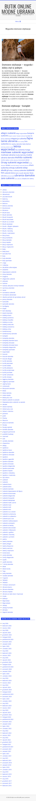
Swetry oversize (7, 548)
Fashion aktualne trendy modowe (13, 286)
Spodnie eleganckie (8, 466)
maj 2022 (5, 731)
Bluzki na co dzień (8, 222)
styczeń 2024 (6, 687)
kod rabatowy (6, 311)
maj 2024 (5, 678)
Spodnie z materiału (8, 475)
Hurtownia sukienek (8, 292)
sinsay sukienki (15, 167)
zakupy (4, 605)
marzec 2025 (6, 655)
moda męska (6, 395)
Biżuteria (5, 210)
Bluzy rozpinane (7, 244)
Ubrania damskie (7, 589)
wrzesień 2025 (7, 642)
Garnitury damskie (8, 288)
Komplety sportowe (8, 350)
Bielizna (4, 203)
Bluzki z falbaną (7, 228)
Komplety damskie (8, 338)
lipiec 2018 (5, 767)
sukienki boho (6, 487)
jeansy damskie (7, 299)
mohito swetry (5, 160)
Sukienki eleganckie (8, 496)
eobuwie (5, 281)
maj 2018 (5, 772)
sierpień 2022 (6, 724)
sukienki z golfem (8, 532)
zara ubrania (18, 178)
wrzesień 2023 (7, 696)
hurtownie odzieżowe (9, 295)
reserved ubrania (24, 165)
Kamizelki (5, 302)
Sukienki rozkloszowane (10, 521)
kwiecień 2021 (6, 760)
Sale (3, 439)
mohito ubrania (14, 160)
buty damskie (6, 258)
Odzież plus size (7, 409)
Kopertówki (6, 352)
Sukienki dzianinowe (9, 493)
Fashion (4, 283)
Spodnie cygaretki (8, 459)
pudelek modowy (7, 434)
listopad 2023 (6, 692)
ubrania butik (10, 176)
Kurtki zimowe (7, 377)
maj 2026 (5, 623)
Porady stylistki (7, 427)
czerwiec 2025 (6, 648)
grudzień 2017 (7, 781)
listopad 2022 (6, 717)
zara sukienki (7, 178)
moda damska (21, 155)
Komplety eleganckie (9, 347)
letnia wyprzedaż (11, 147)
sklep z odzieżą (14, 170)
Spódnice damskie (8, 452)
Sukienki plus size (8, 518)
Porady (4, 425)
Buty (3, 256)
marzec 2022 (6, 735)
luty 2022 (5, 737)
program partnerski (8, 432)
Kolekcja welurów (8, 324)
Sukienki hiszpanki (8, 498)
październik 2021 (7, 747)
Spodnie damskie (7, 461)
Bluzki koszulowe (7, 219)
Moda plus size (7, 397)
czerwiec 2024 (6, 676)
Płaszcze (5, 420)
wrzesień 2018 (7, 763)
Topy (3, 571)
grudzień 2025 (7, 635)
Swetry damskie (7, 541)
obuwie (4, 404)
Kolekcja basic (6, 315)
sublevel (5, 480)
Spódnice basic (7, 450)
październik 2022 (7, 719)
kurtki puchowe (7, 372)
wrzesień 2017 (7, 783)
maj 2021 (5, 758)
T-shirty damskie (7, 564)
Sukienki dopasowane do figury (12, 491)
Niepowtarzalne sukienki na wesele (13, 402)
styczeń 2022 (6, 740)
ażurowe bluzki (7, 197)
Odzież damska (7, 407)
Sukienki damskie (8, 489)
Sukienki (5, 482)
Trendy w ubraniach (8, 585)
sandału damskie (7, 441)
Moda (4, 391)
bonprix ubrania (21, 136)
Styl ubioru (5, 477)
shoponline (8, 71)
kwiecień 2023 (6, 706)
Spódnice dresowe (8, 455)
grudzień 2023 (7, 690)
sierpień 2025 (6, 644)
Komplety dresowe (8, 343)
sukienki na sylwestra (9, 516)
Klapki (4, 308)
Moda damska (6, 393)
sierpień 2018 (6, 765)
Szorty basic (6, 553)
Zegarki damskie (7, 612)
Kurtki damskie (7, 361)
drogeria (5, 276)
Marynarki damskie (8, 388)
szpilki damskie (7, 562)
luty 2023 (5, 710)
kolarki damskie (7, 313)
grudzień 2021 (7, 742)
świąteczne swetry (28, 178)
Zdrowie (5, 610)
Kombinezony (6, 331)
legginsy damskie (7, 379)
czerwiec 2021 (6, 756)
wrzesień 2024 (7, 669)
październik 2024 (7, 667)
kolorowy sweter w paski (7, 147)
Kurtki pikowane (7, 368)
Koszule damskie (7, 356)
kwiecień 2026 (6, 626)
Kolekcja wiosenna (8, 327)
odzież (27, 160)
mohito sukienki (23, 157)
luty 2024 (5, 685)
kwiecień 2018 (6, 774)
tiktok (4, 566)
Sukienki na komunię (9, 514)
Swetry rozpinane (8, 550)
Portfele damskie (7, 429)
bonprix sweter (12, 136)
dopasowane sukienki (9, 272)
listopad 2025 (6, 637)
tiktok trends (6, 569)
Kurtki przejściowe (8, 370)
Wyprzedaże (6, 603)
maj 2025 (5, 651)
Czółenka (5, 265)
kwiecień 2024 (6, 680)
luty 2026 (5, 630)
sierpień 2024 (6, 671)
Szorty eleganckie (8, 557)
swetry (4, 539)
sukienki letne (10, 173)
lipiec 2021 (5, 753)
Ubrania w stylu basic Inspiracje (12, 594)
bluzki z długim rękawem (10, 226)
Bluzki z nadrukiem (8, 233)
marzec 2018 (6, 776)
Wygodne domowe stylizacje (21, 77)
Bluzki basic (6, 212)
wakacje (4, 598)
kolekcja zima (6, 329)
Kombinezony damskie (9, 334)
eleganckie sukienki (8, 279)
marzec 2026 (6, 628)
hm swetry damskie (15, 144)
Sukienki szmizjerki (8, 523)
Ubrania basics (7, 587)
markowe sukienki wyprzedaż (17, 152)
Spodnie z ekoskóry (8, 473)
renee (7, 165)
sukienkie (22, 170)
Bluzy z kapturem (8, 247)
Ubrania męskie (7, 592)
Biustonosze (6, 208)
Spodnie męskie (7, 471)
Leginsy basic (6, 384)
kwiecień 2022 (6, 733)
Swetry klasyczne (7, 546)
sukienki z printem (8, 537)
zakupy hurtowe (7, 608)
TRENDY (16, 71)
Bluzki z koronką (7, 231)
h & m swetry (21, 141)
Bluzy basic (6, 235)
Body (4, 249)
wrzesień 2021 (7, 749)
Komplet (5, 336)
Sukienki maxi (6, 505)
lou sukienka (20, 150)
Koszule (4, 354)
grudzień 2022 (7, 715)
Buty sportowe (7, 260)
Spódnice (5, 448)
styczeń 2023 (6, 712)
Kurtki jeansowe (7, 363)
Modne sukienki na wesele (10, 400)
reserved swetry (14, 165)
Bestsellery (5, 201)
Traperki (5, 578)
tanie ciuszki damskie (22, 173)
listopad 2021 (6, 744)
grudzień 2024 (7, 662)
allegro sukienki (8, 133)
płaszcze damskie (8, 423)
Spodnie (5, 457)
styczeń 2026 (6, 632)
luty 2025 (5, 658)
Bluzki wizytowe (7, 224)
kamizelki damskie (8, 304)
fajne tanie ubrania (17, 139)
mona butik (21, 160)
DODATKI (5, 270)
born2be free (6, 254)
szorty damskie (7, 555)
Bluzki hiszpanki (7, 217)
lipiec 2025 (5, 646)
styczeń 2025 (6, 660)
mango (27, 150)
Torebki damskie (7, 576)
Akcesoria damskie (8, 192)
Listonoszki (5, 386)
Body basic (5, 251)
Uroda (4, 596)
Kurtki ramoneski (7, 375)
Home (4, 290)
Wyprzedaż (6, 601)
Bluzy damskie (7, 240)
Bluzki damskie (7, 215)
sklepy (4, 445)
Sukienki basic (7, 484)
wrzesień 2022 (7, 722)
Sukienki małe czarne (9, 502)
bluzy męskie (6, 242)
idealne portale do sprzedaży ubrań (13, 297)
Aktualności (6, 194)
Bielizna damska (7, 206)
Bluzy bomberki (7, 238)
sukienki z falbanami (9, 530)
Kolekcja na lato (7, 322)
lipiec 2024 (5, 674)
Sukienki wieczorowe (9, 528)
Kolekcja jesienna (8, 318)
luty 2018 (5, 779)
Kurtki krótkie (6, 365)
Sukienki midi (6, 507)
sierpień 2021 (6, 751)
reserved (5, 436)
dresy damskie (7, 274)
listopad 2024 (6, 664)
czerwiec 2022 (6, 728)
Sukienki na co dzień (9, 512)
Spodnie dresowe (8, 464)
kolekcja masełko (7, 320)
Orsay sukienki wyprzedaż (15, 162)
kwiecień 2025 (6, 653)
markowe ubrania (8, 155)
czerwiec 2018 (6, 769)
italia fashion (26, 144)
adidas (4, 190)
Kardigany (5, 306)
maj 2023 (5, 703)
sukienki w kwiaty (8, 525)
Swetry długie (6, 544)
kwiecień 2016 (6, 785)
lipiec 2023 (5, 699)
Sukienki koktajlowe (8, 500)
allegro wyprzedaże (21, 133)
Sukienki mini (6, 509)
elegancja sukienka (18, 138)
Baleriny (5, 199)
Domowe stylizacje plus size (12, 73)
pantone (5, 413)
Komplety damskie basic (10, 340)
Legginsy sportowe (8, 381)
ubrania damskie (24, 175)
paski (4, 416)
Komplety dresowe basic (10, 345)
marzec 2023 (6, 708)
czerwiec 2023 (6, 701)
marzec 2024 (6, 683)
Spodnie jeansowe (8, 468)
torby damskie (7, 573)
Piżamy (4, 418)
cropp (4, 263)
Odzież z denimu (7, 411)
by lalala (28, 136)
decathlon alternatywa (9, 267)
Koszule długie (7, 359)
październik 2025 (7, 639)
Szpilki (4, 560)
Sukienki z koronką (8, 534)
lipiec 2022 (5, 726)
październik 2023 (7, 694)
